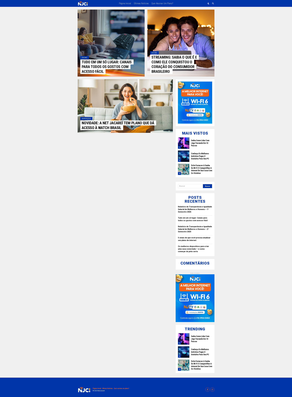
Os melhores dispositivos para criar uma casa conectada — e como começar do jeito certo (193, 249)
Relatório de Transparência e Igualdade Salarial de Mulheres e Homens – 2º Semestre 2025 (195, 229)
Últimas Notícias (141, 3)
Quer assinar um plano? (162, 3)
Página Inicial (125, 3)
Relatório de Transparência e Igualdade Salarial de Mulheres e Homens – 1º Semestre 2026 (195, 209)
